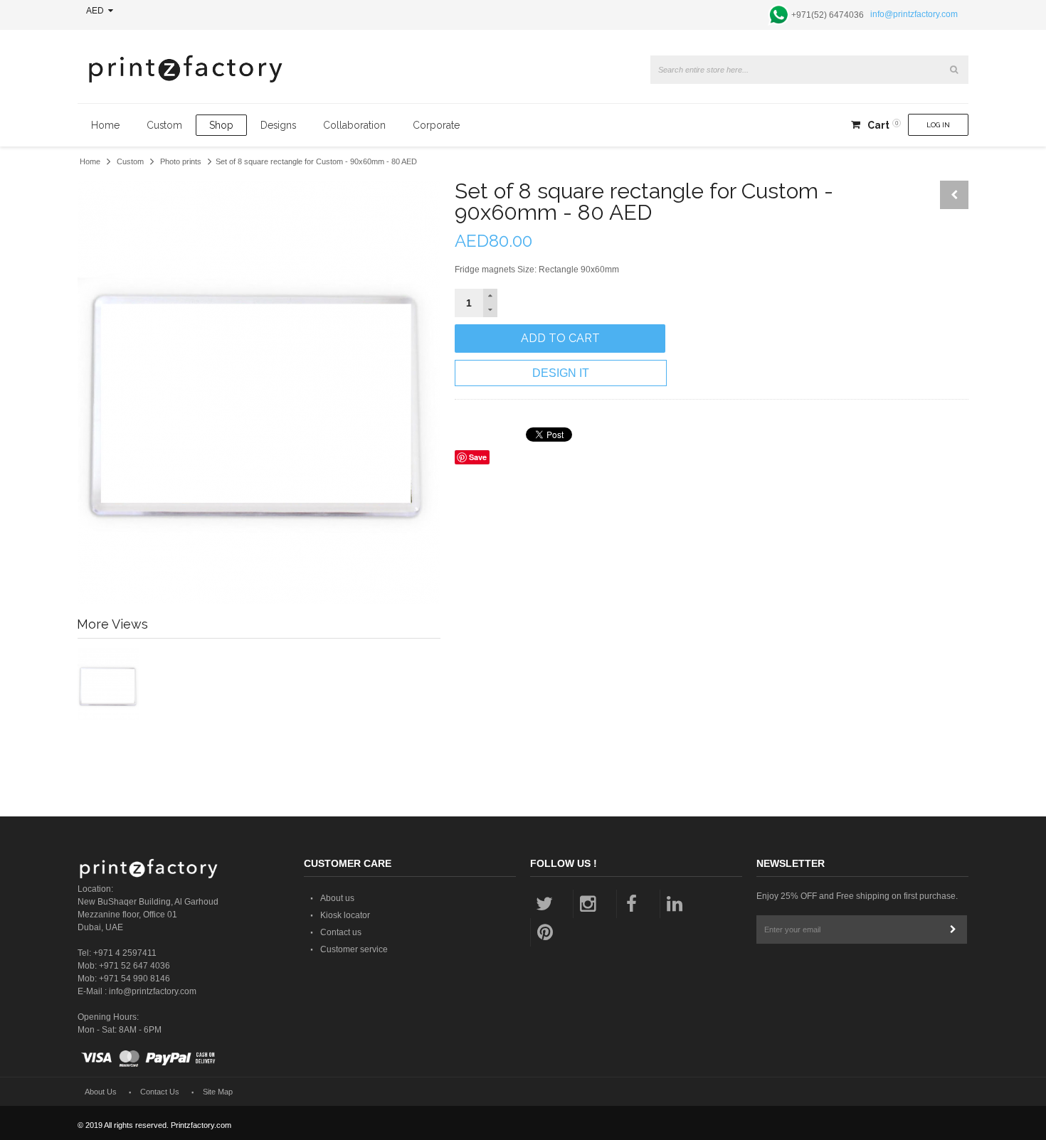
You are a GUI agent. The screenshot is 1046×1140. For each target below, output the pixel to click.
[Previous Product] (954, 195)
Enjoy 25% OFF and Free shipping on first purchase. (857, 896)
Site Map (218, 1091)
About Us (101, 1091)
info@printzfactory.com (914, 14)
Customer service (354, 949)
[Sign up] (953, 929)
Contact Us (159, 1091)
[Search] (954, 69)
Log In (938, 125)
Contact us (340, 932)
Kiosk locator (345, 915)
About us (337, 898)
